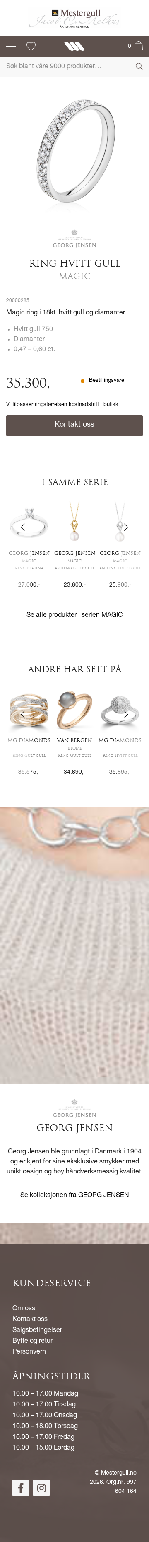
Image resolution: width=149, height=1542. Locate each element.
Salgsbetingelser (37, 1330)
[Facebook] (20, 1488)
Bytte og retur (32, 1341)
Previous (18, 551)
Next (130, 551)
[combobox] (74, 67)
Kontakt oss (74, 425)
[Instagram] (41, 1488)
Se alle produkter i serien (74, 615)
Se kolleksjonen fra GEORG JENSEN (74, 1196)
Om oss (23, 1309)
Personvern (29, 1352)
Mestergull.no (119, 1473)
